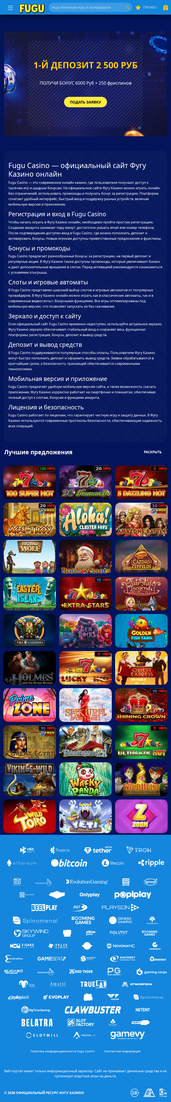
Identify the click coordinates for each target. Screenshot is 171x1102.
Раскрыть (153, 452)
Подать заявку (85, 102)
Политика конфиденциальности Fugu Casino (62, 1051)
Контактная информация (122, 1051)
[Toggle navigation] (9, 7)
